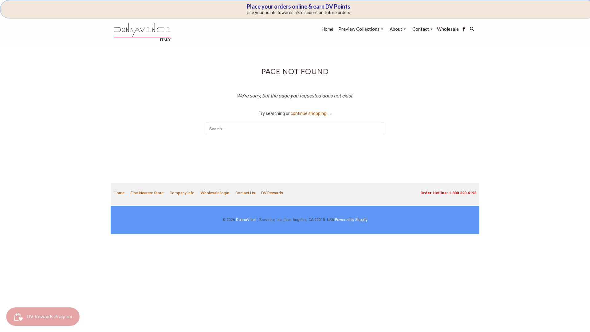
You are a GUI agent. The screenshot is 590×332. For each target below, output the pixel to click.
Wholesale (448, 29)
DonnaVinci (246, 220)
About (398, 29)
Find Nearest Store (147, 193)
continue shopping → (311, 113)
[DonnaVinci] (142, 32)
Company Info (182, 193)
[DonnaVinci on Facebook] (464, 30)
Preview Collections (360, 29)
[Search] (472, 30)
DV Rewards (272, 193)
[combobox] (295, 128)
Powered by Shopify (351, 220)
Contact (422, 29)
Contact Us (245, 193)
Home (119, 193)
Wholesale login (215, 193)
